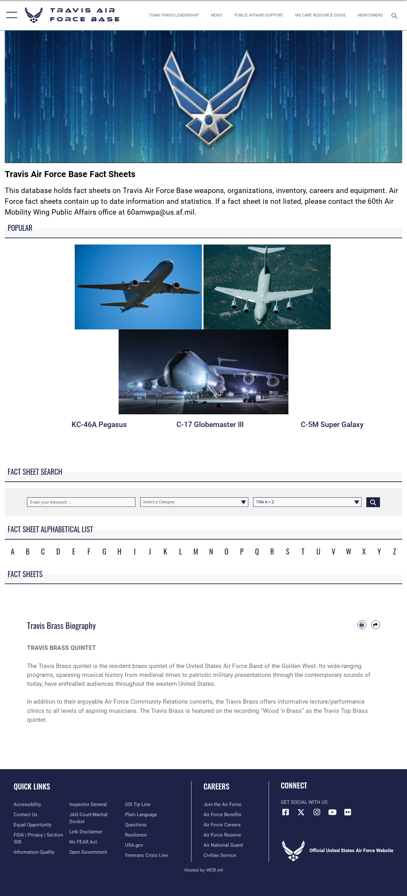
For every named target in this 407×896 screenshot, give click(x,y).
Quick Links (32, 786)
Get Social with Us (304, 802)
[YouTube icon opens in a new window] (332, 812)
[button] (10, 15)
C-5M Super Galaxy (332, 424)
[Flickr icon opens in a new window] (348, 812)
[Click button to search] (373, 502)
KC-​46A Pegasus (99, 424)
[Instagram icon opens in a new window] (316, 812)
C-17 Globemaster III (210, 424)
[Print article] (361, 624)
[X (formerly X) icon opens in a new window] (301, 812)
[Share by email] (375, 624)
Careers (216, 786)
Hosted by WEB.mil (203, 869)
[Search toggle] (395, 15)
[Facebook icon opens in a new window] (285, 812)
